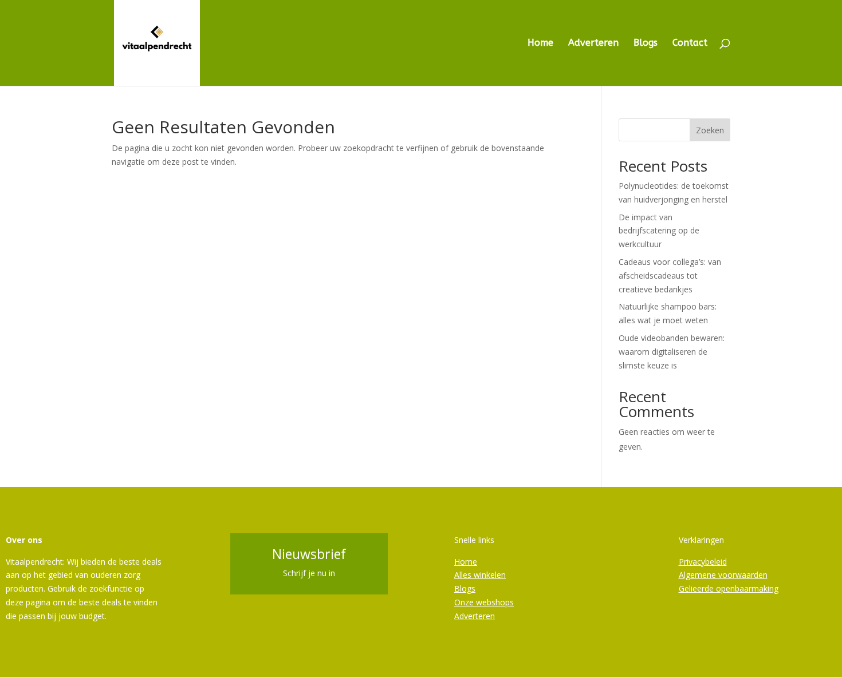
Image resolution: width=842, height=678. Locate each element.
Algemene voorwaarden (723, 574)
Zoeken (710, 130)
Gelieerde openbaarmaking (728, 588)
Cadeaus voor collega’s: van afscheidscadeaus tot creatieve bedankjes (670, 275)
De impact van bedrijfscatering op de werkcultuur (659, 231)
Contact (689, 43)
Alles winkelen (480, 574)
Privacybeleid (703, 561)
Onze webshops (484, 602)
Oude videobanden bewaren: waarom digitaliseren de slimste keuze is (672, 351)
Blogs (646, 43)
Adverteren (593, 43)
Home (540, 43)
